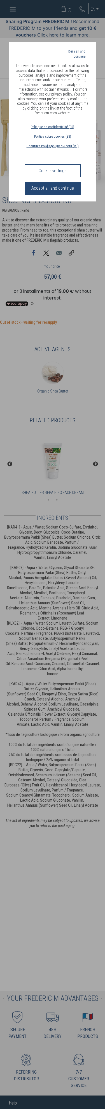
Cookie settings (53, 170)
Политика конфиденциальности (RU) (53, 146)
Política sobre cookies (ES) (52, 137)
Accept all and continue (52, 188)
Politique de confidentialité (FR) (52, 127)
